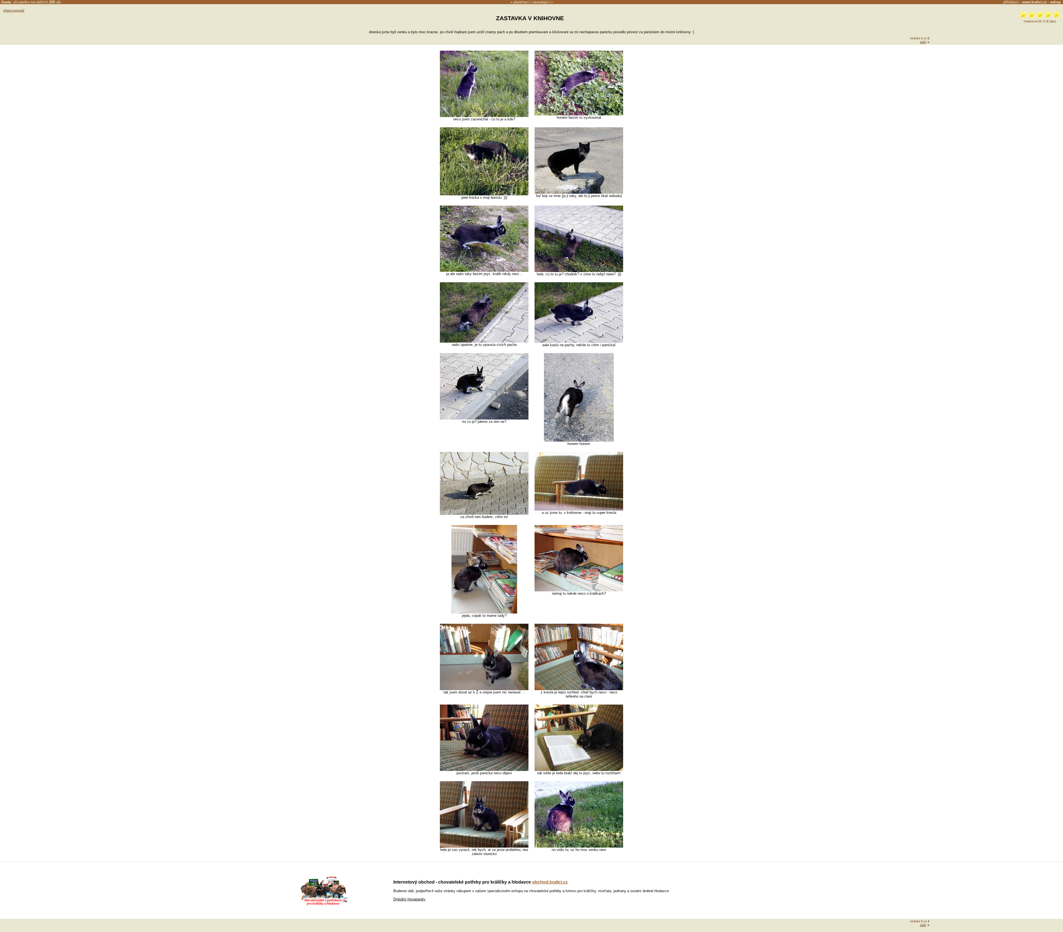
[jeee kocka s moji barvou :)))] (484, 194)
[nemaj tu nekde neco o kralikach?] (579, 590)
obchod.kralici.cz (550, 882)
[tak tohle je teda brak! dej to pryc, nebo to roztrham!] (579, 770)
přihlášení (1011, 2)
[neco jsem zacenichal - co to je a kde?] (484, 116)
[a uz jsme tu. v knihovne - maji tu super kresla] (579, 509)
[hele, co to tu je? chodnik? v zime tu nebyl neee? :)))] (579, 271)
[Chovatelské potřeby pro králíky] (324, 905)
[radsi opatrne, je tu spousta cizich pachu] (484, 341)
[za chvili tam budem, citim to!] (484, 513)
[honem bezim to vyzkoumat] (579, 114)
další (923, 42)
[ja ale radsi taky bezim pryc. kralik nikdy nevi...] (484, 270)
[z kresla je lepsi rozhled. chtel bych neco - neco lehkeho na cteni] (579, 689)
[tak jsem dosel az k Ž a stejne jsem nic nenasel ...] (484, 689)
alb (55, 2)
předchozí (521, 2)
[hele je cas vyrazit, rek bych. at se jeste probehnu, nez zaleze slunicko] (484, 846)
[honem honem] (579, 440)
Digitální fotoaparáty (409, 899)
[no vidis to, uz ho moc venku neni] (579, 846)
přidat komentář (13, 10)
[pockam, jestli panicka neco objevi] (484, 770)
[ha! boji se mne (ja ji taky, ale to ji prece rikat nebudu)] (579, 192)
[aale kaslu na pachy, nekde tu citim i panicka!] (579, 342)
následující (541, 2)
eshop (1055, 2)
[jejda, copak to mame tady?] (484, 612)
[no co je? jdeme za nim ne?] (484, 418)
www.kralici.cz (1034, 2)
